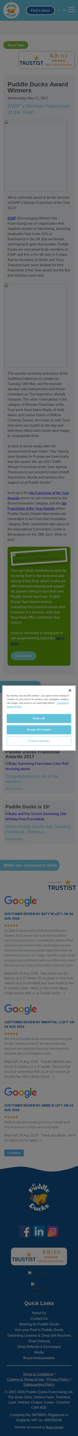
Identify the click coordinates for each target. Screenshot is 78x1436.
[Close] (70, 690)
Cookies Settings (39, 741)
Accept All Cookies (39, 729)
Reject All (39, 718)
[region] (39, 718)
